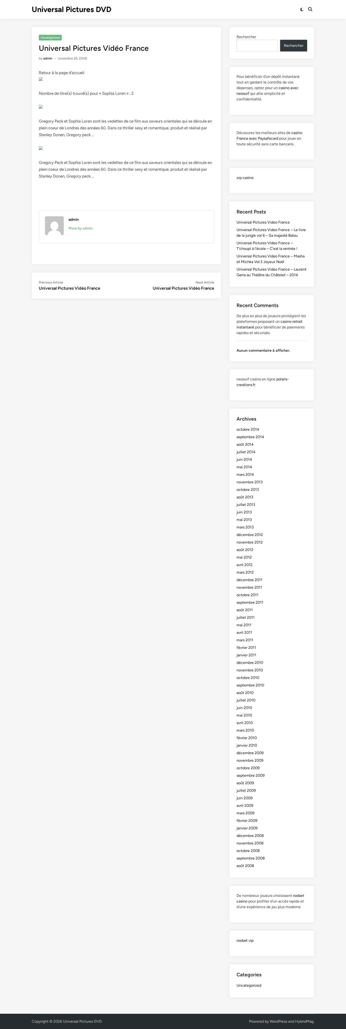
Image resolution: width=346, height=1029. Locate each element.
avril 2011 (244, 632)
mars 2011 (245, 640)
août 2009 (245, 783)
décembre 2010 (250, 662)
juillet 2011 (246, 617)
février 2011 (246, 647)
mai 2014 (244, 467)
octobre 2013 (248, 489)
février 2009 (247, 820)
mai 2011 (244, 625)
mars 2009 (245, 813)
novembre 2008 (250, 843)
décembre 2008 (250, 835)
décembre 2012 (250, 534)
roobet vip (245, 940)
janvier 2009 (247, 828)
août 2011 (245, 610)
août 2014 (245, 444)
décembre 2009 (250, 753)
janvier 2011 (246, 655)
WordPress (278, 1021)
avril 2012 (245, 565)
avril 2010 (245, 723)
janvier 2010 (247, 745)
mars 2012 (245, 572)
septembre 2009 (251, 775)
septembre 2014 (250, 437)
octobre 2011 (247, 595)
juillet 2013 (246, 504)
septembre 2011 (250, 602)
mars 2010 (245, 730)
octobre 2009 (248, 768)
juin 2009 (245, 798)
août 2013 (245, 497)
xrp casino (245, 177)
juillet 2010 (246, 700)
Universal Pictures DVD (71, 9)
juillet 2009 (246, 790)
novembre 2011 (249, 587)
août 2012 (245, 550)
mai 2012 (244, 557)
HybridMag (304, 1021)
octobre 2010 (248, 677)
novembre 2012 (250, 542)
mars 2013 (245, 527)
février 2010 (247, 738)
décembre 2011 (249, 580)
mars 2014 (245, 474)
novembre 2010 (250, 670)
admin (47, 58)
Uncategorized (50, 37)
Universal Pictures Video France (263, 222)
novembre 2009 (250, 760)
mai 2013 (244, 519)
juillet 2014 (246, 452)
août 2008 (245, 865)
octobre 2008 (248, 850)
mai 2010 (244, 715)
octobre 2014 (248, 429)
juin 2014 (244, 459)
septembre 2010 (250, 685)
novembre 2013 (250, 482)
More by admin (80, 228)
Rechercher (246, 37)
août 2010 (245, 692)
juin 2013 (244, 512)
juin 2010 (244, 708)
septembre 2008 (251, 858)
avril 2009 (245, 805)
